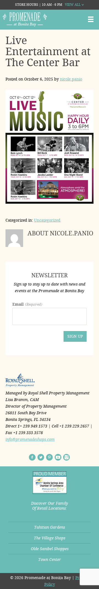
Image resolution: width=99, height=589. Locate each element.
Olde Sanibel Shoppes (49, 549)
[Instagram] (66, 457)
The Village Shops (49, 538)
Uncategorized (47, 220)
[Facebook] (32, 457)
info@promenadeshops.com (30, 439)
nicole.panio (71, 79)
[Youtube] (57, 457)
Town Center (49, 559)
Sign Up (75, 336)
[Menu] (91, 19)
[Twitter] (40, 457)
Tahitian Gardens (49, 527)
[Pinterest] (49, 457)
